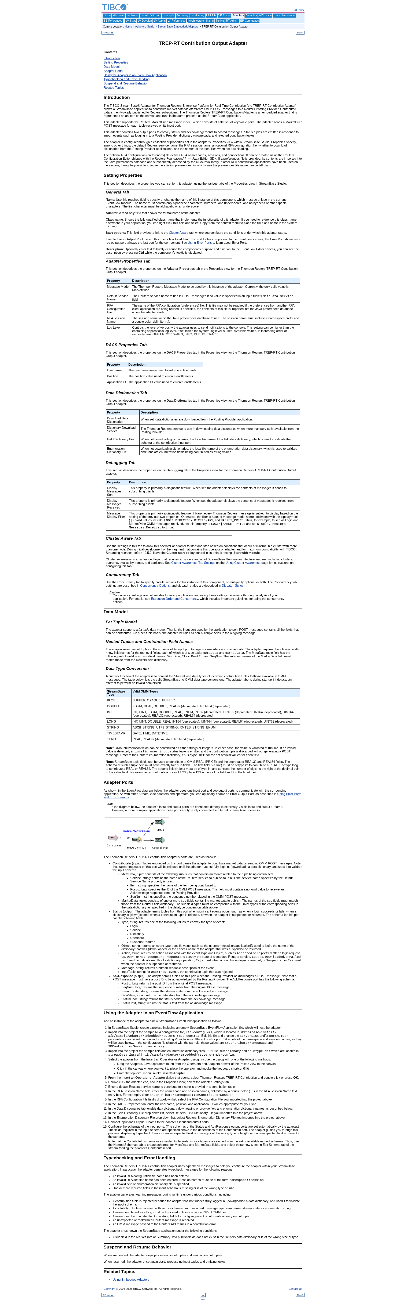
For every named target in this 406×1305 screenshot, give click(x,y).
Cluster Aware (178, 232)
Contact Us (295, 1288)
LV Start (131, 20)
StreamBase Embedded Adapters (178, 26)
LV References (176, 20)
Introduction (112, 58)
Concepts (168, 15)
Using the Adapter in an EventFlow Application (135, 75)
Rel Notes (132, 15)
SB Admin (224, 15)
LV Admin (160, 20)
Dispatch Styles (233, 585)
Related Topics (114, 87)
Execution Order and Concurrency (174, 598)
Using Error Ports (200, 242)
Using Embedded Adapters (131, 1279)
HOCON (211, 15)
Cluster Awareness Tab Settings (193, 562)
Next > (300, 33)
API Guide (265, 15)
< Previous (108, 33)
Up (203, 1295)
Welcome (118, 15)
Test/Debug (197, 15)
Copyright (109, 1288)
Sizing (210, 20)
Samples (251, 15)
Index (301, 10)
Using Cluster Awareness (243, 562)
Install (144, 15)
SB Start (155, 15)
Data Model (111, 66)
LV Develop (145, 20)
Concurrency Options (155, 585)
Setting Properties (116, 62)
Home (107, 15)
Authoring (182, 15)
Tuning (220, 20)
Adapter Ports (113, 71)
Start (203, 1299)
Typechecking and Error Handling (127, 79)
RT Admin (232, 20)
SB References (113, 20)
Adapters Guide (144, 26)
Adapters (238, 15)
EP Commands (249, 20)
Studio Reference (284, 15)
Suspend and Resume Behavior (126, 83)
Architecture (196, 20)
